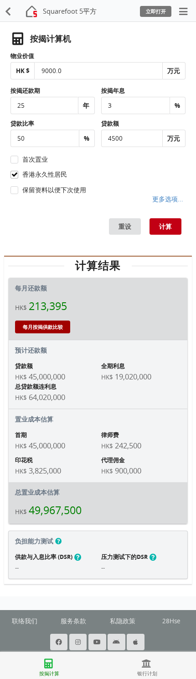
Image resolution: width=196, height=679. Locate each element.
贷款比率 (22, 123)
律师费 (110, 435)
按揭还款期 (25, 90)
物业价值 (22, 56)
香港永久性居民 (44, 175)
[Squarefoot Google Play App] (117, 642)
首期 (21, 435)
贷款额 (110, 123)
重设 (125, 226)
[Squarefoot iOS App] (136, 642)
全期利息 (113, 366)
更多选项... (167, 199)
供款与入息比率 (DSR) (44, 557)
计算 (165, 226)
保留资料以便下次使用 (54, 190)
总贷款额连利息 (36, 386)
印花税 (24, 460)
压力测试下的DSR (125, 557)
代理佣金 (113, 460)
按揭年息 (113, 90)
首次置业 (35, 159)
